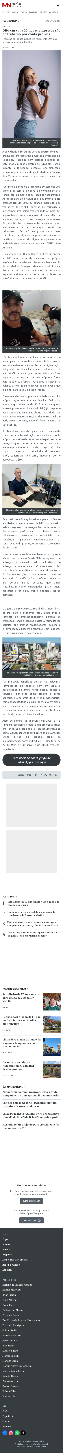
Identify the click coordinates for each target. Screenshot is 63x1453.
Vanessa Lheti (9, 1396)
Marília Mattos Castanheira (16, 1366)
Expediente (8, 1416)
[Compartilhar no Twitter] (45, 774)
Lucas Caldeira (10, 1351)
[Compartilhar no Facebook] (41, 774)
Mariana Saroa (10, 1361)
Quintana (53, 12)
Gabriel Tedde (9, 1330)
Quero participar (29, 1220)
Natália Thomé (10, 1376)
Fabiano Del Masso (12, 1310)
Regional (7, 1255)
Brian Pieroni (9, 1295)
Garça (24, 12)
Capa (5, 1239)
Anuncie (6, 1426)
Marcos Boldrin (10, 1356)
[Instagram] (11, 1432)
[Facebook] (4, 1432)
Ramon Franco (10, 1386)
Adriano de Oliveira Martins (17, 1285)
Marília (15, 12)
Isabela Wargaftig (11, 1335)
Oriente (43, 12)
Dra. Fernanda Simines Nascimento (21, 1320)
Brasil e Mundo (11, 1265)
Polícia (5, 12)
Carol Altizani (9, 1300)
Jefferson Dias (9, 1341)
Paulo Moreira (10, 1381)
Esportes (7, 1270)
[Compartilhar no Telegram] (55, 774)
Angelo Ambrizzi (11, 1290)
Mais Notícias (10, 21)
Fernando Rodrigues (13, 1325)
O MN (5, 1411)
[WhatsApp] (17, 1432)
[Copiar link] (36, 774)
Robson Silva (9, 1391)
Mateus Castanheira (13, 1371)
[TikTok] (23, 1432)
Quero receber (29, 1201)
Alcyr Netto (9, 47)
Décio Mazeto (9, 1305)
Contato (6, 1421)
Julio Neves (8, 1346)
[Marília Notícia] (11, 5)
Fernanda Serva (10, 1315)
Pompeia (33, 12)
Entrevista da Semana (15, 1260)
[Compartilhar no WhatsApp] (50, 774)
